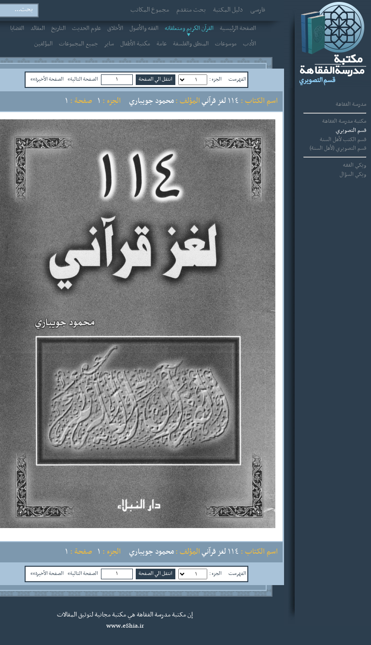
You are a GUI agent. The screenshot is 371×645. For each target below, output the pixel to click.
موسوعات (226, 44)
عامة (162, 44)
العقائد (37, 28)
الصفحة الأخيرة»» (47, 79)
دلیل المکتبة (228, 10)
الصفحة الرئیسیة (238, 28)
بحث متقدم (191, 10)
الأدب (249, 44)
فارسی (257, 10)
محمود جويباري (151, 101)
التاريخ (58, 28)
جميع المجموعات (78, 44)
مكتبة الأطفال (135, 44)
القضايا (17, 28)
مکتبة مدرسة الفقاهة (344, 121)
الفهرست (237, 79)
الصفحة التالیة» (83, 79)
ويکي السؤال (353, 174)
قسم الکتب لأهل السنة (343, 139)
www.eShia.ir (125, 626)
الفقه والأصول (143, 28)
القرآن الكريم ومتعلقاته (189, 28)
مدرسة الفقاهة (351, 104)
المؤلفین (43, 44)
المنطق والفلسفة (191, 44)
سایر (109, 44)
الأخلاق (115, 28)
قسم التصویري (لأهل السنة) (338, 148)
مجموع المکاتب (149, 10)
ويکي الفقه (354, 165)
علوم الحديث (86, 28)
